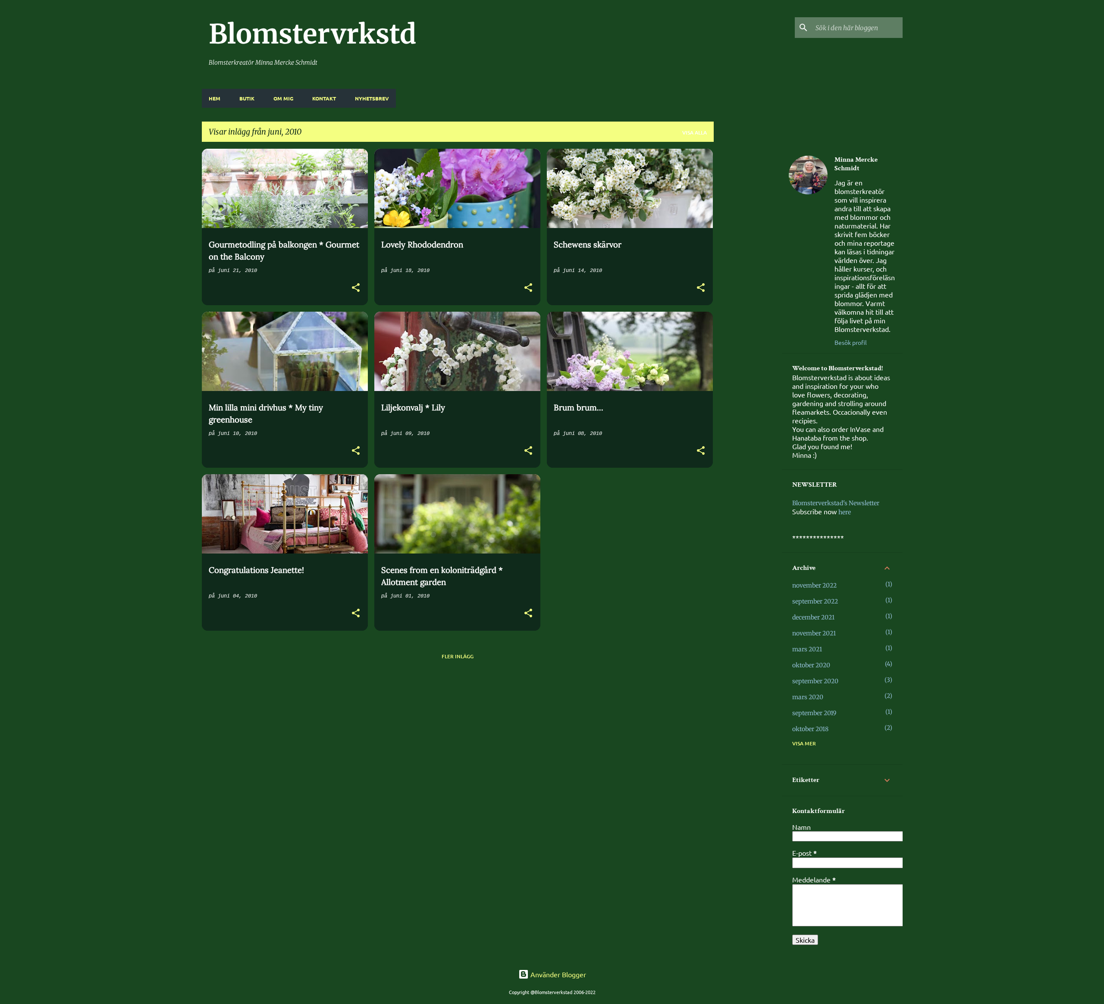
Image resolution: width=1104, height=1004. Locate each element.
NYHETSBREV (372, 98)
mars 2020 (807, 697)
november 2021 (814, 633)
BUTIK (246, 98)
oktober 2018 (810, 729)
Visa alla (694, 132)
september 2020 (815, 681)
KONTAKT (324, 98)
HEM (214, 98)
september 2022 (815, 601)
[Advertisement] (747, 278)
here (844, 512)
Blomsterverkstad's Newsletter (835, 503)
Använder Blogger (557, 974)
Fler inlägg (458, 656)
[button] (356, 288)
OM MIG (283, 98)
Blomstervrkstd (312, 34)
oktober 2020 (811, 665)
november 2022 (814, 585)
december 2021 (813, 617)
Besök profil (850, 342)
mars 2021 (807, 649)
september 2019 (814, 713)
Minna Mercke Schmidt (856, 164)
